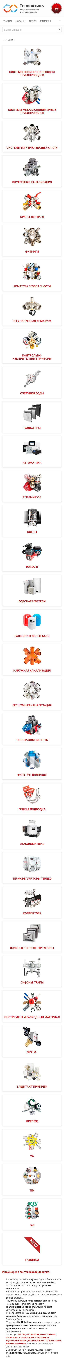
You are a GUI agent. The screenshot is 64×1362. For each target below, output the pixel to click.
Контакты (45, 21)
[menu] (32, 21)
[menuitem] (7, 21)
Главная (8, 21)
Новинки (21, 21)
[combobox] (29, 29)
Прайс (32, 21)
